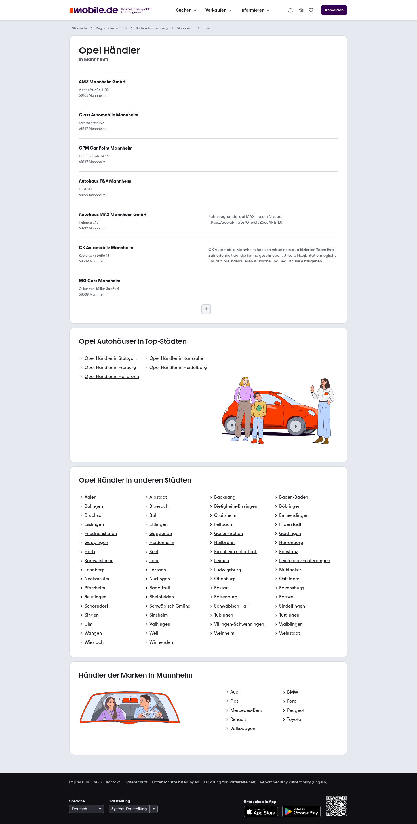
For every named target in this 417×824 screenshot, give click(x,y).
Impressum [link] (79, 782)
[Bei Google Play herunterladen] (301, 811)
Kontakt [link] (113, 782)
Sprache (77, 801)
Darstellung (119, 801)
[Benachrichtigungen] (290, 10)
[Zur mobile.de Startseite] (116, 10)
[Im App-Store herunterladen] (262, 811)
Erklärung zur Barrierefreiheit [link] (229, 782)
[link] (301, 10)
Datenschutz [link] (136, 782)
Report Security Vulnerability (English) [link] (293, 782)
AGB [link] (98, 782)
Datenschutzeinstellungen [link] (175, 782)
